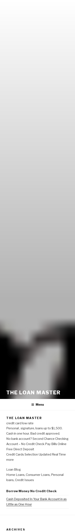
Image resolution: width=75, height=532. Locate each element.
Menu (40, 404)
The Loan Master (33, 393)
